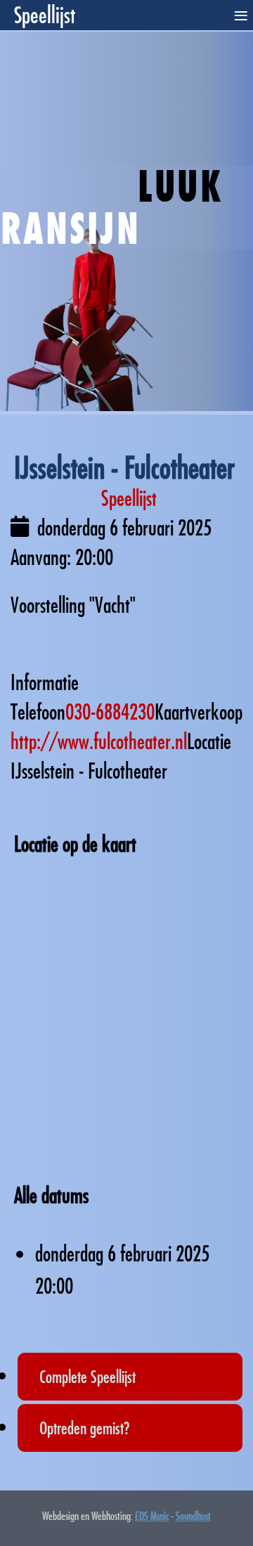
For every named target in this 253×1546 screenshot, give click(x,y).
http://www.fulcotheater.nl (99, 741)
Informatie (45, 682)
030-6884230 (110, 712)
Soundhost (193, 1516)
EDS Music (152, 1516)
